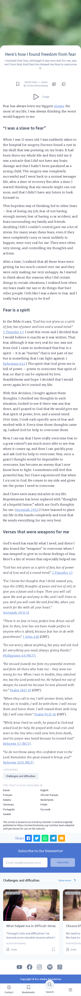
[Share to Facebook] (28, 838)
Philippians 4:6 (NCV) (19, 655)
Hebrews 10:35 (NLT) (18, 762)
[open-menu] (70, 990)
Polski (43, 804)
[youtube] (19, 967)
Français (7, 795)
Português (9, 809)
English (44, 790)
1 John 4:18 (31, 637)
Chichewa (8, 804)
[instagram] (39, 967)
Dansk (6, 790)
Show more (65, 880)
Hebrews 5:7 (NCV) (17, 744)
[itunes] (60, 967)
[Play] (36, 96)
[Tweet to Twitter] (36, 838)
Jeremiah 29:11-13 (16, 612)
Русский (45, 809)
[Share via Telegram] (53, 838)
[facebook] (29, 967)
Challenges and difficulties (20, 776)
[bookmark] (18, 84)
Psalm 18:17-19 (20, 690)
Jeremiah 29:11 (27, 510)
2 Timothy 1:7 (13, 332)
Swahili (7, 814)
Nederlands (46, 799)
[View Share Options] (54, 84)
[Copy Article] (63, 84)
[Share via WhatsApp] (45, 838)
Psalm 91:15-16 (45, 714)
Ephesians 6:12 (14, 364)
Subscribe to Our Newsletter (40, 850)
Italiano (7, 799)
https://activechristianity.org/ (33, 825)
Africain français (49, 795)
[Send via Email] (61, 838)
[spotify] (50, 967)
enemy (59, 106)
